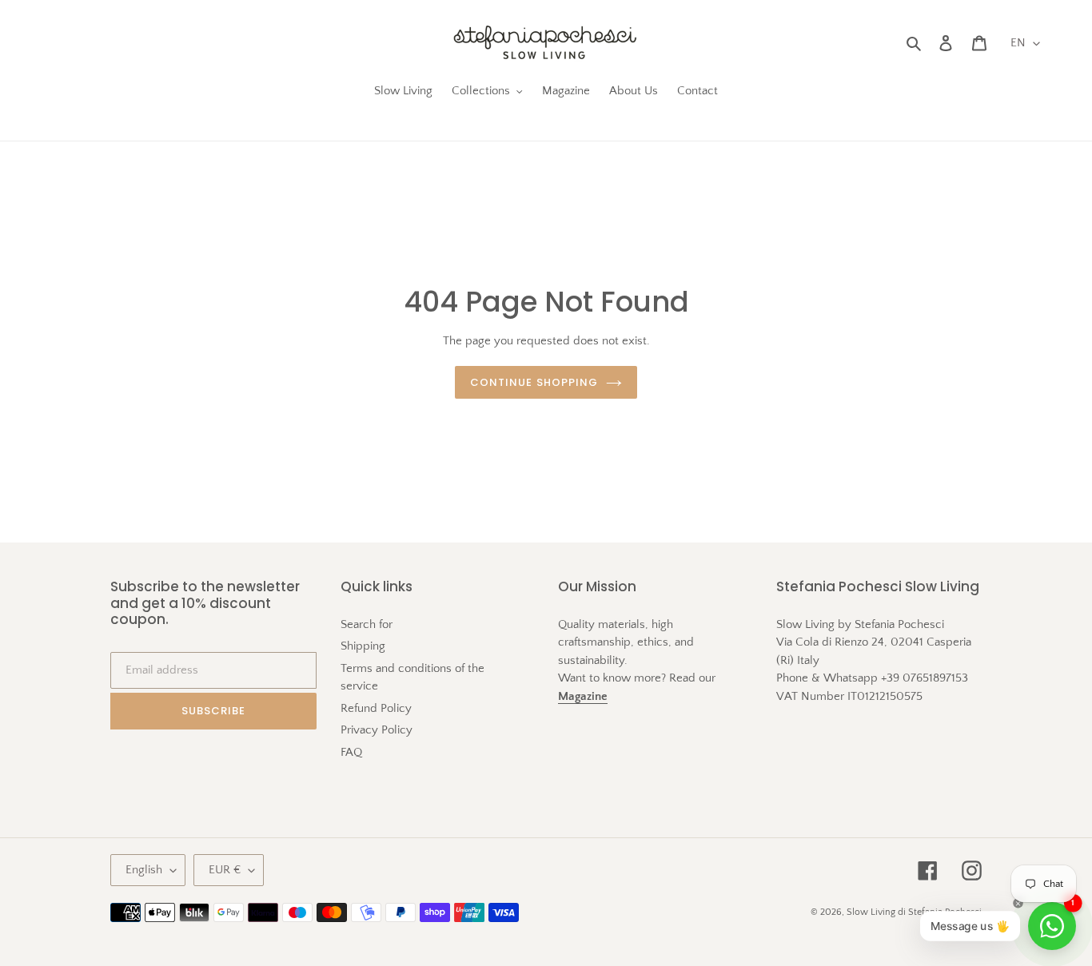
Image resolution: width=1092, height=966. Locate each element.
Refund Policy (376, 708)
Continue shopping (534, 382)
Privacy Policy (376, 730)
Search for (367, 624)
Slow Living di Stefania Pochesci (914, 912)
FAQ (351, 752)
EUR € (225, 870)
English (144, 870)
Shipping (363, 646)
